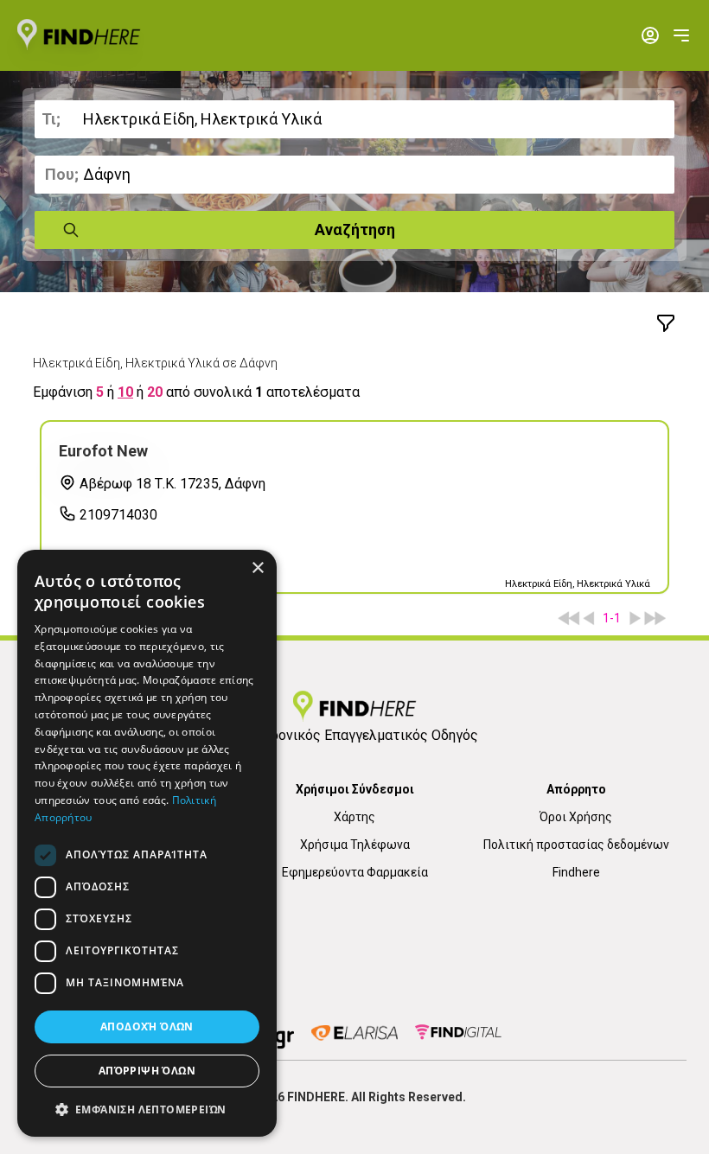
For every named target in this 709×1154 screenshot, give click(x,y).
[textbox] (354, 119)
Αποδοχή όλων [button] (147, 1026)
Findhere (576, 872)
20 (155, 392)
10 (125, 392)
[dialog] (147, 843)
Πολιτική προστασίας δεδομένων (576, 844)
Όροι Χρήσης (576, 817)
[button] (147, 1109)
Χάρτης (354, 817)
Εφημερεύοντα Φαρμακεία (355, 872)
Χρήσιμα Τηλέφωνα (355, 844)
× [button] (257, 568)
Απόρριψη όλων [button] (147, 1070)
